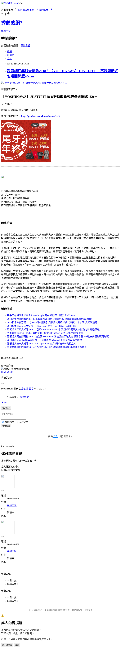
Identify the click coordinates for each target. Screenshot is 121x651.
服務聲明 (88, 610)
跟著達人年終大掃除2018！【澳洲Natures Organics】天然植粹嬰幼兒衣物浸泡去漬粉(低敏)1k (55, 329)
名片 (9, 58)
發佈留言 (6, 426)
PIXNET (38, 610)
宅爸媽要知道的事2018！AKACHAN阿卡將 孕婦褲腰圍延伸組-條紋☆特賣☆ (47, 347)
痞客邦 (24, 388)
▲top (3, 402)
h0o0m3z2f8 (7, 372)
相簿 (9, 51)
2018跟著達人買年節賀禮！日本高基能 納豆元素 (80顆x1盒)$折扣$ (41, 326)
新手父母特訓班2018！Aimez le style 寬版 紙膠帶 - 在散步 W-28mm (41, 315)
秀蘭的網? (11, 22)
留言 (31, 388)
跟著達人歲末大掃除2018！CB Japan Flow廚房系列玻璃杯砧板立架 (41, 343)
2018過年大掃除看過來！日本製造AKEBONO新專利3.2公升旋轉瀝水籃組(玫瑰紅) (49, 319)
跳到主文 (6, 31)
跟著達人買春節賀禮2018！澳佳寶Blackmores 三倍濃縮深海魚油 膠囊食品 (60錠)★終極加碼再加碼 (58, 336)
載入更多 (6, 408)
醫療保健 (24, 397)
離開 (17, 645)
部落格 (10, 55)
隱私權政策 (77, 610)
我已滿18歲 (7, 645)
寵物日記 (25, 45)
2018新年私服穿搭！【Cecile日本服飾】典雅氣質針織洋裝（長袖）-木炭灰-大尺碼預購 (52, 322)
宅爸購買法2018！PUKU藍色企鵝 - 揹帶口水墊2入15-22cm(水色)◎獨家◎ (45, 333)
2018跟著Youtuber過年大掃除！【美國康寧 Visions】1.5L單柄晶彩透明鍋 (44, 340)
